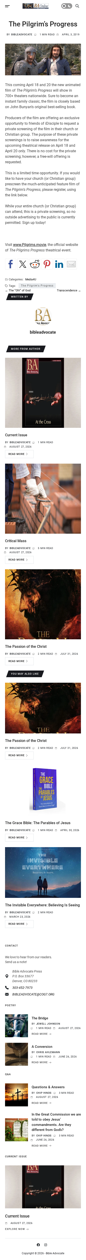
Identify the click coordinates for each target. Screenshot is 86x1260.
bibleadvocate (21, 34)
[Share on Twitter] (22, 264)
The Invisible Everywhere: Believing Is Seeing (42, 905)
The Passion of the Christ (26, 646)
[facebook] (39, 1245)
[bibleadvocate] (43, 316)
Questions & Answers (48, 1087)
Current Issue (16, 435)
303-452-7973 (22, 987)
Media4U (30, 279)
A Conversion (42, 1047)
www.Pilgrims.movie (29, 244)
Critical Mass (15, 541)
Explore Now (15, 1229)
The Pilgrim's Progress (37, 285)
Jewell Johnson (48, 1023)
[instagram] (46, 1245)
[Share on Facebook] (10, 264)
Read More (16, 454)
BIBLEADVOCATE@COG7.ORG (33, 994)
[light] (66, 6)
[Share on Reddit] (34, 264)
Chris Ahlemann (48, 1052)
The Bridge (40, 1018)
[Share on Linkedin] (59, 264)
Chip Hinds (44, 1092)
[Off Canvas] (7, 6)
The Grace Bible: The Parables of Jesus (37, 823)
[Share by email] (71, 264)
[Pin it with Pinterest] (47, 264)
